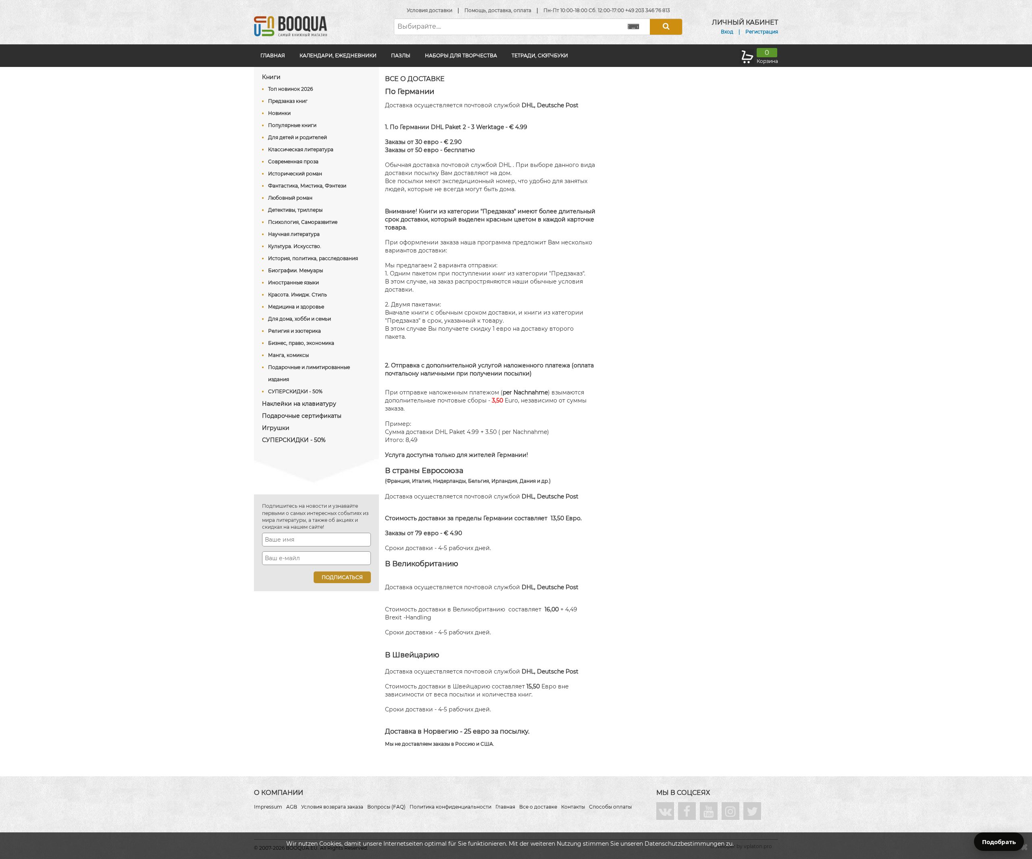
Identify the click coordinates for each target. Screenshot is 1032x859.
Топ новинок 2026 (290, 89)
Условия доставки (429, 10)
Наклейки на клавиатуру (299, 403)
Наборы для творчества (461, 55)
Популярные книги (292, 125)
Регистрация (761, 32)
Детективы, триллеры (295, 210)
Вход (727, 32)
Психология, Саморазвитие (302, 222)
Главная (272, 55)
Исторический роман (295, 174)
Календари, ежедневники (338, 55)
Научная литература (294, 234)
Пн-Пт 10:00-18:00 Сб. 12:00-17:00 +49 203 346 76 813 (606, 10)
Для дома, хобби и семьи (299, 319)
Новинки (279, 113)
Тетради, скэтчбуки (540, 55)
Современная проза (293, 161)
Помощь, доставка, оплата (497, 10)
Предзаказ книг (288, 101)
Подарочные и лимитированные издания (309, 373)
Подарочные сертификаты (301, 415)
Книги (271, 77)
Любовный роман (290, 198)
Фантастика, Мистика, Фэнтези (307, 186)
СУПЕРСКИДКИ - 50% (295, 391)
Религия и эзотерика (294, 331)
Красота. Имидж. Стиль (297, 295)
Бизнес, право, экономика (301, 343)
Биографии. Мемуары (295, 270)
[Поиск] (666, 27)
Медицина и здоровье (296, 307)
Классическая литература (300, 149)
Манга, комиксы (288, 355)
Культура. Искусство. (294, 246)
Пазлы (400, 55)
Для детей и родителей (297, 137)
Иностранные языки (293, 282)
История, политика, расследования (313, 258)
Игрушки (275, 428)
